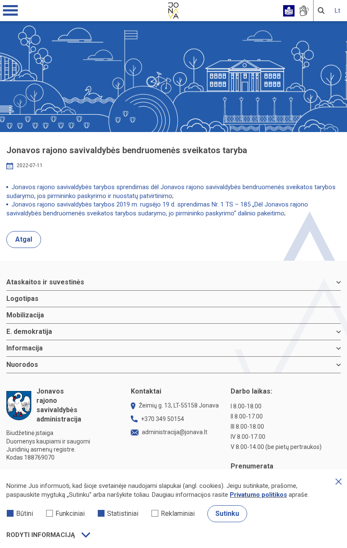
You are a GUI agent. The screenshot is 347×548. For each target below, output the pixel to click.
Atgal (23, 239)
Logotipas (22, 299)
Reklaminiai (178, 513)
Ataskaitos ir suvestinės (45, 282)
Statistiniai (122, 513)
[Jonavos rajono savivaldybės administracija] (173, 9)
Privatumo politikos (258, 494)
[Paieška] (321, 10)
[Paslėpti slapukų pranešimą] (338, 481)
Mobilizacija (25, 315)
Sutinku (227, 513)
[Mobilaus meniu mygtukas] (10, 10)
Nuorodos (22, 365)
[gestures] (303, 11)
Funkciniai (70, 513)
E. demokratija (29, 332)
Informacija (24, 348)
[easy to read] (289, 11)
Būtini (24, 513)
